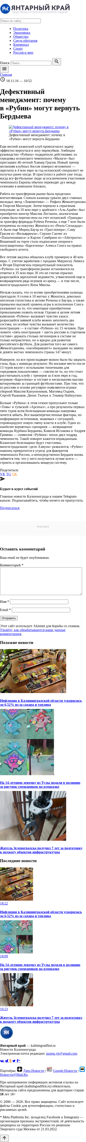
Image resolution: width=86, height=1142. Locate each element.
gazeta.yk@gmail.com (61, 1053)
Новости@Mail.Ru (14, 1075)
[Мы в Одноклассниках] (10, 1061)
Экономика (21, 32)
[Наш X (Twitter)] (14, 1061)
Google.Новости (65, 1071)
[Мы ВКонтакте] (2, 1061)
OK (14, 474)
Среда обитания (25, 40)
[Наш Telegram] (7, 1061)
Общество (20, 36)
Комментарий (11, 565)
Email (5, 610)
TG (8, 474)
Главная (6, 74)
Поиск (5, 63)
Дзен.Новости (33, 1071)
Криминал (21, 44)
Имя (4, 601)
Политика (20, 29)
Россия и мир (23, 52)
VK (2, 474)
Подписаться (9, 508)
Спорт (18, 48)
